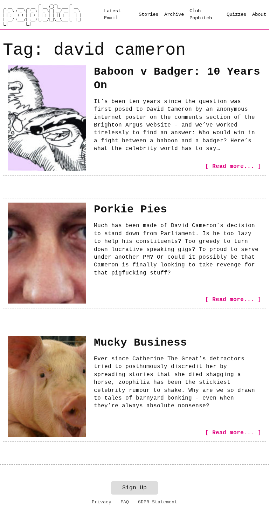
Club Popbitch (200, 14)
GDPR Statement (157, 502)
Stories (148, 14)
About (259, 14)
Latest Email (112, 14)
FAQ (124, 502)
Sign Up (134, 488)
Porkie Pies (130, 209)
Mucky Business (140, 342)
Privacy (101, 502)
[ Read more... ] (233, 166)
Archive (174, 14)
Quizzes (236, 14)
